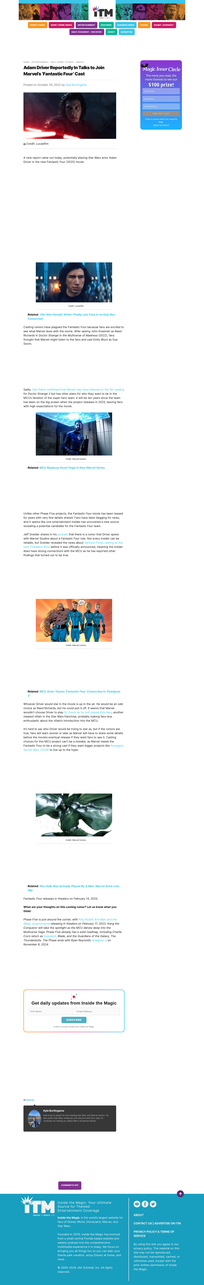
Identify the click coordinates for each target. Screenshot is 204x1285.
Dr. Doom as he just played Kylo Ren (88, 712)
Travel (144, 25)
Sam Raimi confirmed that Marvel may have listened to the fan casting (78, 389)
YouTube (137, 1204)
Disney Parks (37, 25)
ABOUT (139, 1215)
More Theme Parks (61, 25)
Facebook (145, 1204)
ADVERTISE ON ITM (167, 1223)
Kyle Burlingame (76, 84)
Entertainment (86, 25)
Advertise (127, 32)
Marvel (80, 62)
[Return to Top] (180, 1193)
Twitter (153, 1204)
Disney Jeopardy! (164, 25)
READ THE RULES (161, 125)
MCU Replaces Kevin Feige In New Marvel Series (72, 467)
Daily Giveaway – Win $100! (87, 32)
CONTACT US (143, 1223)
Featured (106, 25)
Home (26, 62)
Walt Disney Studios (62, 62)
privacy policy (143, 1248)
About (111, 32)
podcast (63, 534)
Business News (125, 25)
